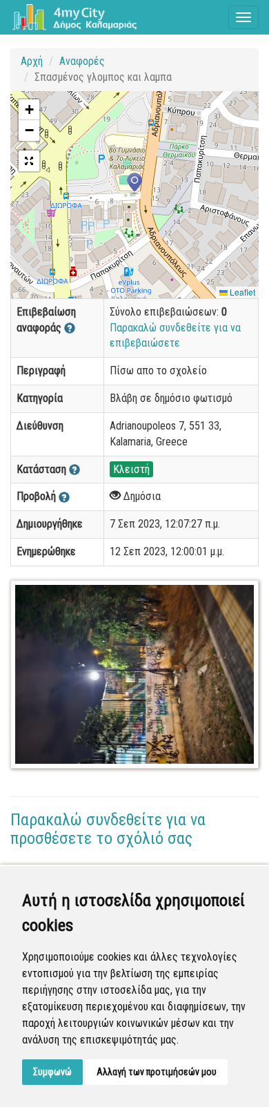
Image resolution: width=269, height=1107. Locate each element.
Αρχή (32, 61)
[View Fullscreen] (29, 161)
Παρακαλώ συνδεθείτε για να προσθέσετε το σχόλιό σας (108, 828)
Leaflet (241, 292)
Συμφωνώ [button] (52, 1071)
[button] (134, 184)
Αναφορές (82, 61)
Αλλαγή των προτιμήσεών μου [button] (157, 1071)
